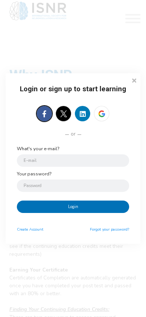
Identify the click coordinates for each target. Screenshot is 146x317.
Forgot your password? (109, 229)
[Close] (134, 80)
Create (30, 229)
